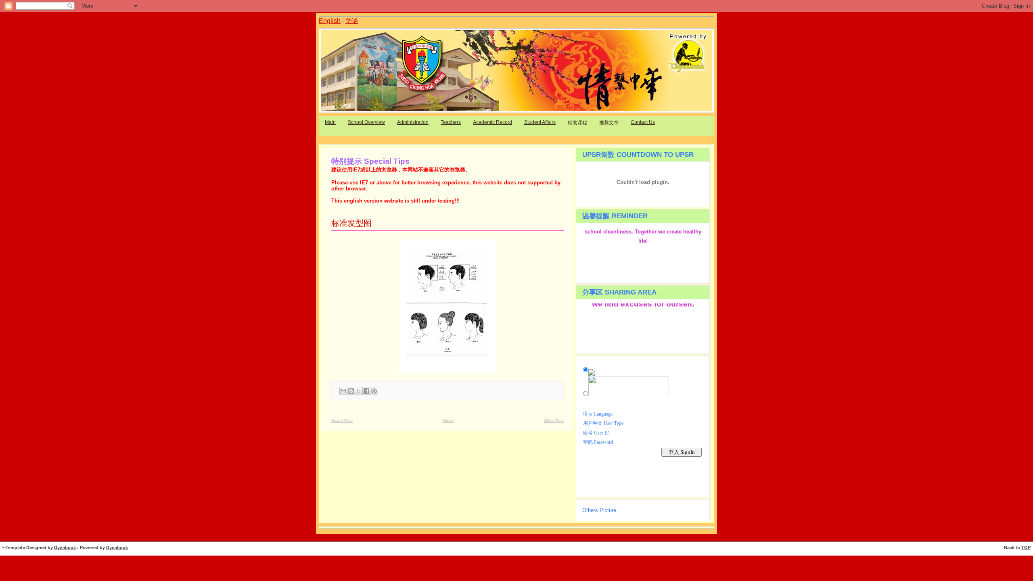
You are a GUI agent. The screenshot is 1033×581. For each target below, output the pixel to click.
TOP (1026, 547)
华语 (351, 20)
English (330, 20)
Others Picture (599, 510)
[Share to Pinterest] (374, 391)
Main (330, 122)
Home (448, 420)
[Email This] (343, 391)
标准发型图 (351, 223)
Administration (413, 122)
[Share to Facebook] (366, 391)
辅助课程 (577, 122)
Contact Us (643, 122)
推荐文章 (609, 122)
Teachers (451, 122)
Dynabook (65, 547)
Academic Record (492, 122)
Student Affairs (540, 122)
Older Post (554, 420)
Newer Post (342, 420)
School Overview (366, 122)
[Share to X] (359, 391)
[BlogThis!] (351, 391)
